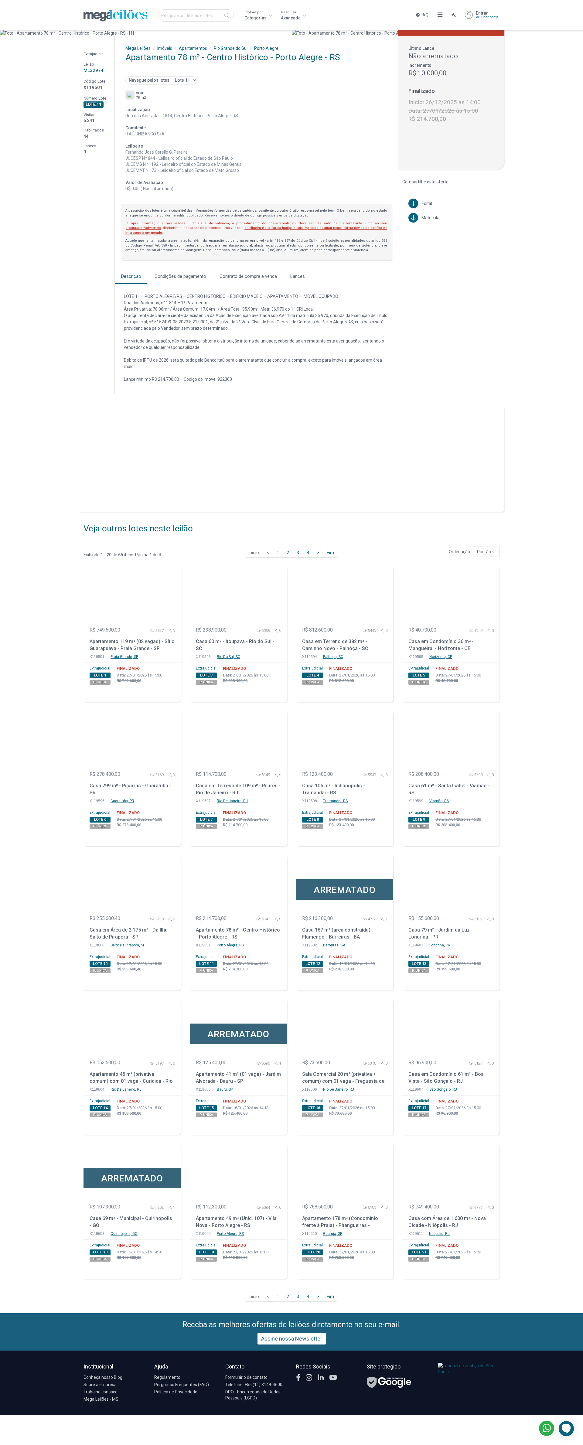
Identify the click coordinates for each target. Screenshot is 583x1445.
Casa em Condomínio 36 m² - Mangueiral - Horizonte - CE (441, 645)
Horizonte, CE (440, 657)
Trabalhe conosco (101, 1391)
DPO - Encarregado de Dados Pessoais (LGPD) (253, 1394)
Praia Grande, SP (124, 657)
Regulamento (167, 1377)
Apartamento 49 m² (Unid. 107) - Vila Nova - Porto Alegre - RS (236, 1221)
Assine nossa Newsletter (291, 1338)
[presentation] (5, 33)
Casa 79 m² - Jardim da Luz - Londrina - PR (440, 933)
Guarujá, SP (332, 1234)
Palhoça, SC (333, 657)
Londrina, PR (439, 945)
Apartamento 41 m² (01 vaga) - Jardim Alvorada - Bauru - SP (238, 1077)
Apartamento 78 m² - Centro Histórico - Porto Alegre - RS (238, 933)
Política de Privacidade (175, 1391)
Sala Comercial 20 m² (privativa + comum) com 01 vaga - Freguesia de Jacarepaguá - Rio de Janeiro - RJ (343, 1078)
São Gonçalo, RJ (443, 1089)
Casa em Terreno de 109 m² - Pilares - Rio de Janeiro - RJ (238, 789)
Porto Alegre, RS (230, 945)
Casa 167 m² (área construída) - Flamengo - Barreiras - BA (337, 933)
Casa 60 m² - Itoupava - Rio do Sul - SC (235, 645)
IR (227, 15)
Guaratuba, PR (122, 801)
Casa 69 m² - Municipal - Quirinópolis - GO (131, 1221)
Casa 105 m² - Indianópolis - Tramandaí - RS (333, 789)
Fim (330, 552)
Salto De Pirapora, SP (128, 945)
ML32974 (94, 70)
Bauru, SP (225, 1089)
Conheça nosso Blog (103, 1377)
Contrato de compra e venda (248, 276)
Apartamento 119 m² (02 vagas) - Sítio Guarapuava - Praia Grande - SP (132, 645)
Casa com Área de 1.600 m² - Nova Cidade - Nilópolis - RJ (447, 1221)
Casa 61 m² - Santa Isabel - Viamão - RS (449, 789)
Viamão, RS (439, 801)
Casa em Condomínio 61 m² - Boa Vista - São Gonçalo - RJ (446, 1077)
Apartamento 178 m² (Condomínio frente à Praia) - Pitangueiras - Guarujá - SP (340, 1222)
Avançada (291, 15)
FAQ (424, 14)
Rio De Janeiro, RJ (232, 801)
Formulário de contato (246, 1377)
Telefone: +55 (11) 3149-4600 (253, 1384)
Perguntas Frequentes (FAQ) (181, 1384)
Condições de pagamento (180, 276)
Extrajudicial (100, 668)
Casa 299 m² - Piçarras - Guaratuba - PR (130, 789)
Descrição (131, 276)
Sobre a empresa (100, 1384)
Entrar (487, 15)
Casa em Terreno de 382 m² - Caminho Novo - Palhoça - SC (335, 645)
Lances (297, 276)
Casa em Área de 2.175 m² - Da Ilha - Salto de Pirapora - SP (130, 933)
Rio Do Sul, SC (228, 657)
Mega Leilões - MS (101, 1399)
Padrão (484, 551)
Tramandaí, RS (335, 801)
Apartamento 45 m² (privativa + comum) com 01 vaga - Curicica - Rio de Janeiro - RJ (131, 1078)
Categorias (256, 15)
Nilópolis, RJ (439, 1234)
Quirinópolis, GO (124, 1234)
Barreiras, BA (334, 945)
